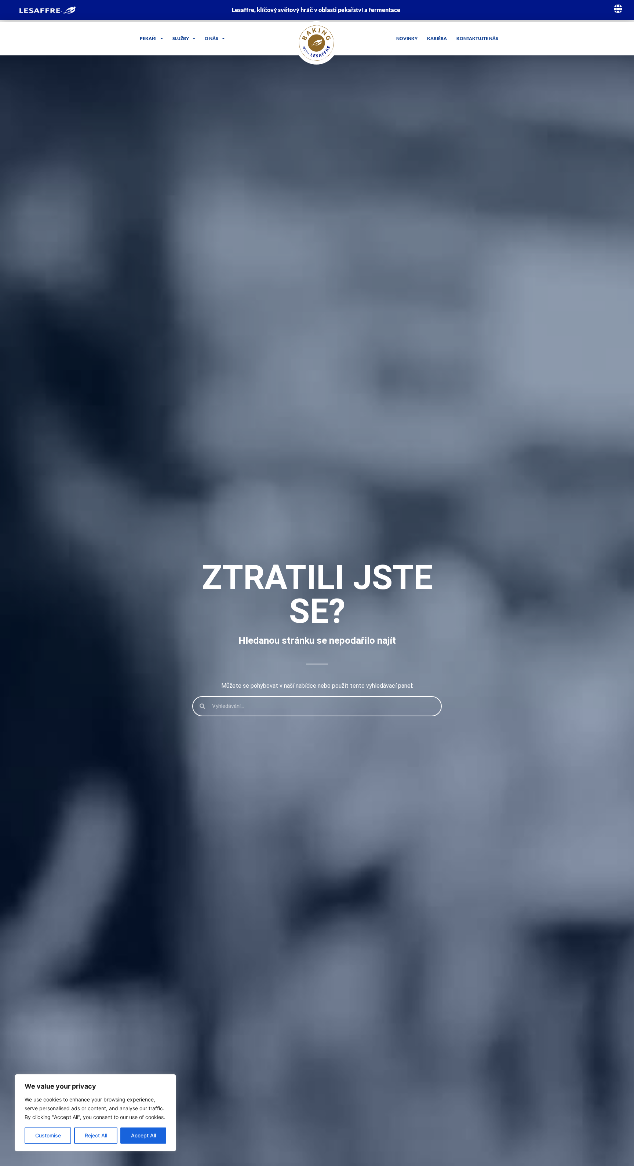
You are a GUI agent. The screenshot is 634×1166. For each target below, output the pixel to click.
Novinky (407, 38)
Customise (48, 1135)
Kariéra (437, 38)
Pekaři (148, 38)
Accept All (143, 1135)
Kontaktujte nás (477, 38)
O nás (211, 38)
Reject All (96, 1135)
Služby (180, 38)
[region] (95, 1112)
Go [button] (443, 77)
